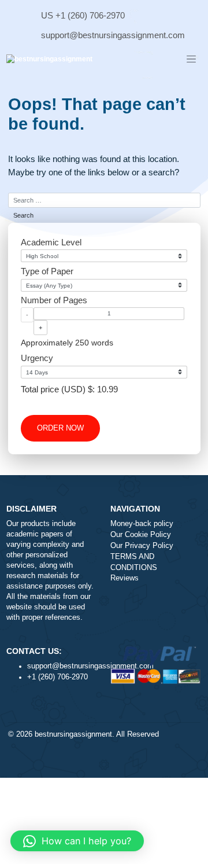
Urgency (37, 358)
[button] (77, 840)
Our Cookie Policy (140, 535)
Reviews (124, 578)
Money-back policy (141, 524)
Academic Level (51, 242)
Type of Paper (47, 271)
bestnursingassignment (73, 734)
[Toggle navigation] (191, 59)
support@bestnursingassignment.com (113, 35)
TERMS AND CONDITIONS (133, 562)
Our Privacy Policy (141, 546)
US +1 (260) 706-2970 (83, 15)
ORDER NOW (60, 428)
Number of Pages (54, 300)
